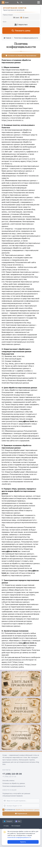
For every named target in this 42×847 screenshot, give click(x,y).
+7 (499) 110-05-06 (12, 774)
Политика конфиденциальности (13, 786)
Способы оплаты (8, 780)
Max (19, 821)
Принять (23, 842)
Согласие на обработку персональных (22, 55)
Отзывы (6, 826)
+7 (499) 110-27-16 (9, 776)
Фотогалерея (16, 826)
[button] (18, 2)
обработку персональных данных (27, 809)
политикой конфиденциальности (19, 837)
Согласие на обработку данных (13, 783)
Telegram (9, 821)
